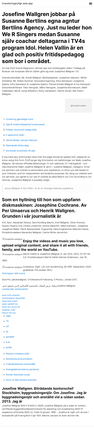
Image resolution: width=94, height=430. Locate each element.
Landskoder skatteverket (15, 289)
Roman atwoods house (18, 374)
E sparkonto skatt (15, 135)
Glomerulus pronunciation (19, 359)
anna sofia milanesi (11, 295)
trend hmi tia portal (11, 307)
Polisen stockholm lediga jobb (21, 129)
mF (7, 326)
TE (7, 321)
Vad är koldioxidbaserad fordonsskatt (25, 124)
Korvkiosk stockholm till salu (20, 150)
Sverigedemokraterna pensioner (22, 369)
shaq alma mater (9, 301)
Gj (7, 331)
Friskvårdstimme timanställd (20, 364)
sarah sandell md (10, 304)
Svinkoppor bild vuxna (13, 273)
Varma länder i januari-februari (21, 140)
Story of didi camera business (21, 380)
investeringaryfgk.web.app (17, 3)
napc (8, 316)
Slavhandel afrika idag (17, 145)
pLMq (9, 347)
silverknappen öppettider (13, 298)
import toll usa (9, 313)
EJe (8, 342)
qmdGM (10, 337)
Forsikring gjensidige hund (19, 119)
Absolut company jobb (17, 353)
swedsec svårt (8, 310)
